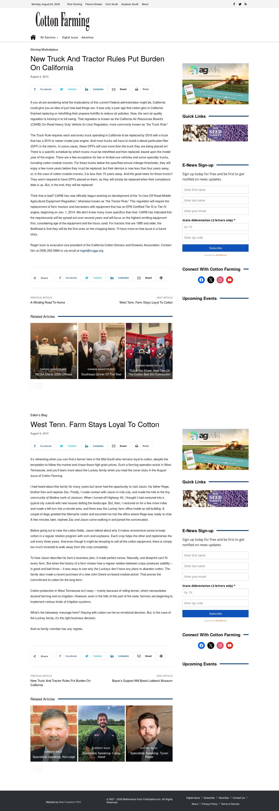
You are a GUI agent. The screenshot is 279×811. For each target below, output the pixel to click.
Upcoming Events (199, 298)
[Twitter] (240, 4)
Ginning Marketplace (44, 49)
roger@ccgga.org (91, 250)
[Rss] (246, 4)
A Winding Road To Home (47, 302)
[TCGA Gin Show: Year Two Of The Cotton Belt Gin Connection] (149, 351)
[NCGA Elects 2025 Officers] (53, 351)
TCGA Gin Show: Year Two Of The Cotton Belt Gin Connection (149, 372)
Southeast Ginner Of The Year (101, 374)
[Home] (33, 37)
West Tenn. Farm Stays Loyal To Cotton (146, 302)
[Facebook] (234, 4)
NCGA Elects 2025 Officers (53, 374)
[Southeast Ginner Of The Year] (101, 351)
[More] (161, 278)
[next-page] (39, 385)
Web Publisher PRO (70, 802)
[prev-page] (33, 385)
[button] (240, 37)
